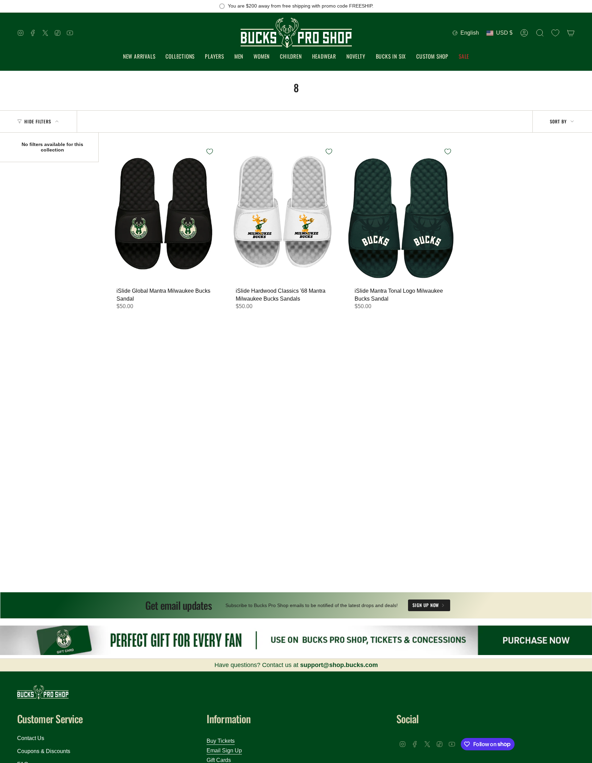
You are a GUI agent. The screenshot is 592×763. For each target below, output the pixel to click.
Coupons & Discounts (43, 751)
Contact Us (30, 738)
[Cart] (571, 33)
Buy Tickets (221, 741)
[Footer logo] (43, 692)
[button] (180, 56)
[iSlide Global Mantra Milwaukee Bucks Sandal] (164, 213)
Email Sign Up (224, 750)
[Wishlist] (555, 32)
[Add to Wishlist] (209, 151)
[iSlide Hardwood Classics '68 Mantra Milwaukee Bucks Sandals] (283, 213)
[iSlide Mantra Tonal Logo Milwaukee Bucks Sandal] (402, 213)
